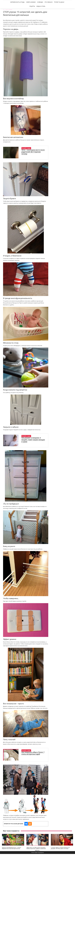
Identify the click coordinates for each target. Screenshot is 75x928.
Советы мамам (31, 2)
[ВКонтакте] (26, 824)
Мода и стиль (40, 6)
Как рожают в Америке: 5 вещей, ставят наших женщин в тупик (33, 440)
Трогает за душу (59, 2)
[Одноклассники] (30, 824)
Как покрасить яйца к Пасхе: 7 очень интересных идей (32, 753)
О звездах (40, 2)
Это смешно (49, 2)
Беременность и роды (17, 2)
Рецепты (32, 6)
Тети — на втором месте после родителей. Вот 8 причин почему (33, 152)
